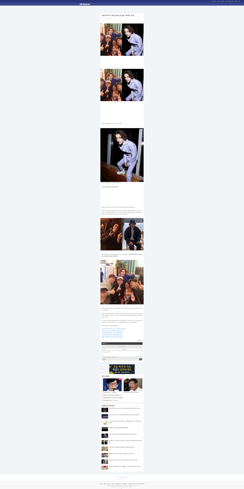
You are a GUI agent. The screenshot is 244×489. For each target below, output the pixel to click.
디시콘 (239, 1)
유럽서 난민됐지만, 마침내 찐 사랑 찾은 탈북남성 (112, 337)
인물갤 (229, 1)
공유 (107, 340)
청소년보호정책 (124, 483)
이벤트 (236, 1)
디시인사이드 (214, 1)
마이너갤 (222, 1)
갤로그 (232, 1)
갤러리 (218, 1)
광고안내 (108, 483)
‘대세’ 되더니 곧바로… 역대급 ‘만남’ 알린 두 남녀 (112, 330)
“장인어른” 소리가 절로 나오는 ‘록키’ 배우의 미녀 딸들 (113, 328)
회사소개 (101, 483)
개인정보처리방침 (118, 483)
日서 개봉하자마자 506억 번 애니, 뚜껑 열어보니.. (112, 332)
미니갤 (226, 1)
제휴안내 (104, 483)
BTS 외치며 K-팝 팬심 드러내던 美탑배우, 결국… (112, 334)
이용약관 (112, 483)
